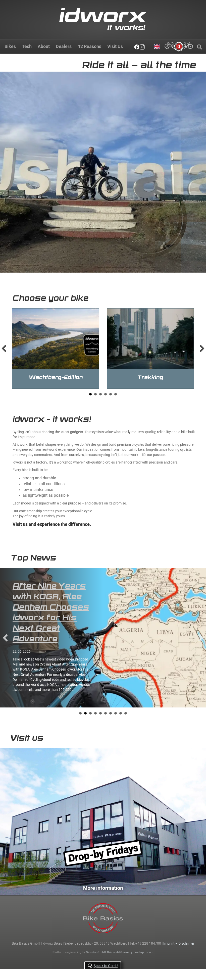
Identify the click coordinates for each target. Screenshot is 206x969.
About (44, 46)
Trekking (150, 377)
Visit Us (115, 46)
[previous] (4, 348)
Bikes (10, 46)
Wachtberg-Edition (56, 377)
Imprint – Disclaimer (178, 943)
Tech (27, 46)
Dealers (64, 46)
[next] (202, 348)
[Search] (199, 47)
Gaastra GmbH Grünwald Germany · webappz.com (119, 952)
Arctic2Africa (42, 585)
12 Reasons (89, 46)
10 (125, 674)
